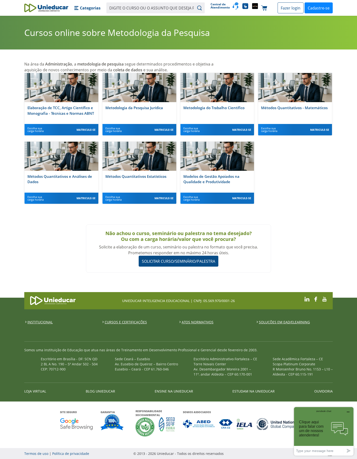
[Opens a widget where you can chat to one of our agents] (323, 431)
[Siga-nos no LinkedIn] (307, 298)
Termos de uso (36, 453)
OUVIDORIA (323, 391)
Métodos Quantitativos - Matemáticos (294, 107)
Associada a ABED (199, 424)
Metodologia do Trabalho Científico (214, 107)
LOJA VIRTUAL (35, 391)
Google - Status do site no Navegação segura (76, 424)
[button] (87, 8)
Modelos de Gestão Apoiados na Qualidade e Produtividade (211, 179)
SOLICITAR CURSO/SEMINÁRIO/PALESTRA (178, 261)
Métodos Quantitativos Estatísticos (135, 176)
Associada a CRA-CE (226, 424)
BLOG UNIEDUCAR (100, 391)
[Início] (46, 8)
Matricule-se (85, 129)
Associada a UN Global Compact (277, 424)
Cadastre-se (319, 8)
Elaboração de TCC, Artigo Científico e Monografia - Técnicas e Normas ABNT (60, 110)
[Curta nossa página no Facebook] (315, 298)
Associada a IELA (245, 424)
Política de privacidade (70, 453)
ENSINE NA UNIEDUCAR (174, 391)
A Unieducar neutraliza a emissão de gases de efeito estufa (145, 426)
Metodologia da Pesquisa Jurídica (134, 107)
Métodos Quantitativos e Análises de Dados (59, 179)
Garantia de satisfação (112, 422)
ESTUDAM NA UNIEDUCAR (253, 391)
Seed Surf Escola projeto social (167, 426)
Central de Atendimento (220, 6)
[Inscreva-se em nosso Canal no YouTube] (324, 298)
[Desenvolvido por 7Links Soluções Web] (286, 453)
